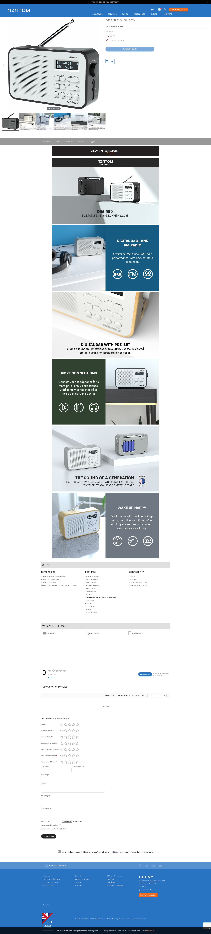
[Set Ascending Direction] (167, 695)
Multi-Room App (147, 890)
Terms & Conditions (50, 882)
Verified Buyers (110, 695)
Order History (48, 885)
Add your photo (46, 821)
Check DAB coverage (115, 885)
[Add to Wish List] (107, 61)
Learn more (151, 931)
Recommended (123, 695)
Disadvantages (46, 808)
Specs (58, 142)
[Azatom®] (19, 10)
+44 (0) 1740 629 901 (149, 883)
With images (135, 695)
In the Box (69, 142)
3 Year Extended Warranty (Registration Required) (100, 597)
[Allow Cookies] (209, 929)
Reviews (81, 142)
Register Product (130, 49)
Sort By (144, 695)
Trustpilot (46, 905)
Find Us (144, 887)
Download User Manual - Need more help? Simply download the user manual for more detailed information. (108, 852)
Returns (78, 882)
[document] (106, 931)
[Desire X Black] (10, 122)
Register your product (148, 895)
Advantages (45, 796)
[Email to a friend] (112, 61)
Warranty (78, 885)
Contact (78, 876)
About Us (46, 876)
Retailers (110, 879)
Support (92, 142)
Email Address (79, 766)
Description (47, 142)
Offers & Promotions (115, 876)
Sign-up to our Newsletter (57, 865)
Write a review (145, 674)
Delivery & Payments (83, 879)
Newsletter (111, 882)
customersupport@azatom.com (153, 880)
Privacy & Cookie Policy (52, 879)
